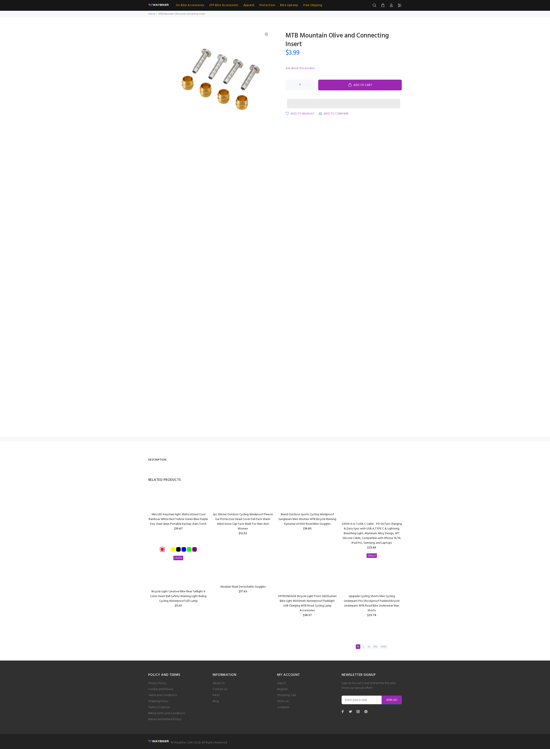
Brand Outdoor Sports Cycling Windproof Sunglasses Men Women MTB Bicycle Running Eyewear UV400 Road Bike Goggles (307, 519)
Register (282, 689)
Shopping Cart (286, 695)
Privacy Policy (157, 683)
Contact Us (220, 689)
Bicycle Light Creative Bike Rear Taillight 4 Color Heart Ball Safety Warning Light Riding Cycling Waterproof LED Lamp (178, 596)
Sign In (281, 683)
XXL (375, 647)
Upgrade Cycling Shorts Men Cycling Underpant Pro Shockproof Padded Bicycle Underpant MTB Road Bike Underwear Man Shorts (372, 603)
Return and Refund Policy (164, 719)
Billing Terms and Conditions (166, 713)
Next (267, 80)
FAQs (216, 695)
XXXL (384, 647)
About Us (219, 683)
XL (369, 647)
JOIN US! (391, 700)
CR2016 (178, 558)
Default (372, 556)
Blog (216, 701)
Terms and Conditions (162, 695)
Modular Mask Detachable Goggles (243, 586)
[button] (344, 99)
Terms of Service (159, 707)
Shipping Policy (158, 701)
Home (151, 14)
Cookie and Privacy (160, 689)
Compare (283, 707)
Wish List (283, 701)
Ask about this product (300, 68)
